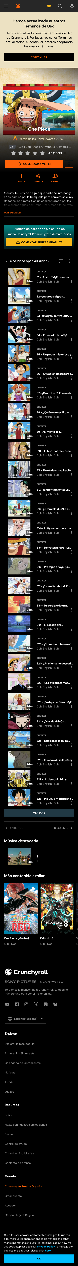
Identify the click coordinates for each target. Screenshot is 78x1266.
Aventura (49, 147)
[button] (6, 6)
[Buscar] (60, 6)
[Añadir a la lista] (69, 164)
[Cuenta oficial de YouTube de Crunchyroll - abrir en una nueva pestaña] (7, 1004)
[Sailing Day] (21, 856)
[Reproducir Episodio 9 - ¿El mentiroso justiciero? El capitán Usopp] (39, 430)
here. (47, 1250)
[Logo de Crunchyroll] (18, 6)
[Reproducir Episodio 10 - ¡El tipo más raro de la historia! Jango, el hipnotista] (39, 450)
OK (39, 1258)
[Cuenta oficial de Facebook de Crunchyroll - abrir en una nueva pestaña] (17, 1004)
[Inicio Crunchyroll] (26, 972)
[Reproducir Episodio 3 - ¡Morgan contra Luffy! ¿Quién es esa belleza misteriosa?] (39, 314)
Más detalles (13, 212)
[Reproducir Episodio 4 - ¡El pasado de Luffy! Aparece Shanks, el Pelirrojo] (39, 334)
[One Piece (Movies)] (21, 914)
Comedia (62, 147)
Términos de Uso (60, 33)
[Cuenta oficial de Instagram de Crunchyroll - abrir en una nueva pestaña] (26, 1004)
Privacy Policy (46, 1246)
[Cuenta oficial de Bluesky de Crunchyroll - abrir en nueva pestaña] (55, 1004)
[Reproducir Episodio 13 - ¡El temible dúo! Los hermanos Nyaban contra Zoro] (39, 508)
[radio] (14, 153)
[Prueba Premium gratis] (49, 6)
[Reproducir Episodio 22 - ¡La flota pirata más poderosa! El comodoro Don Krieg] (39, 681)
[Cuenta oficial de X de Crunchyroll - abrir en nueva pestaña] (36, 1004)
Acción (37, 147)
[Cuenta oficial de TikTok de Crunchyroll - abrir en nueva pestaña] (45, 1004)
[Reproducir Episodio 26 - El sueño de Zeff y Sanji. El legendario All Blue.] (39, 759)
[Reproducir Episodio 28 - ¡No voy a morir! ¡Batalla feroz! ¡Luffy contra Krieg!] (39, 797)
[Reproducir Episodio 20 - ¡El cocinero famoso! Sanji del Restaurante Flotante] (39, 643)
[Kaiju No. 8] (57, 914)
